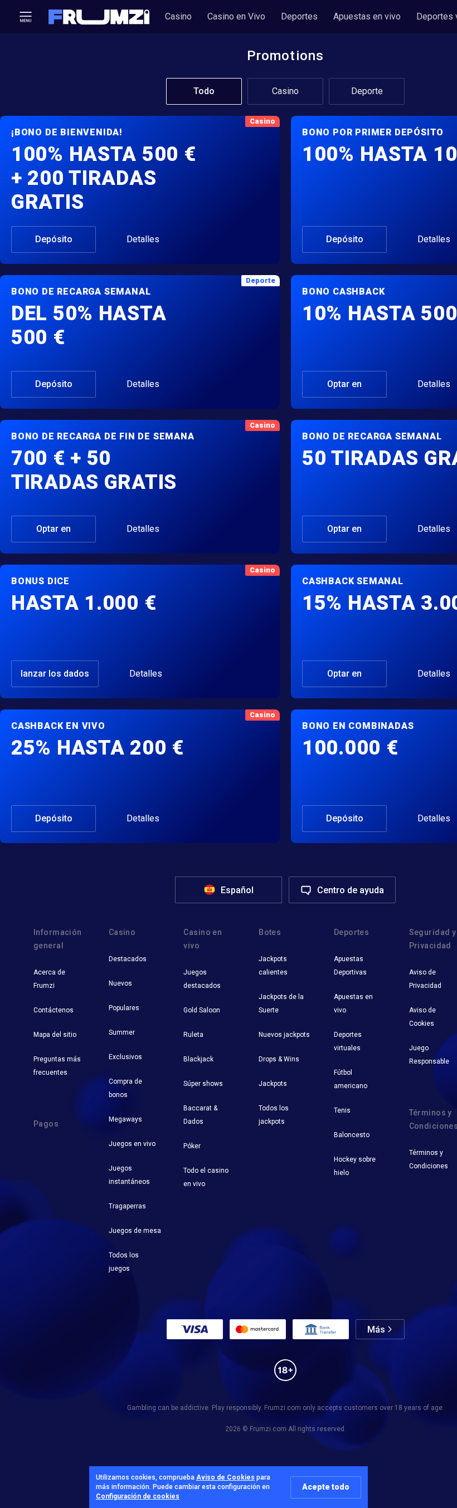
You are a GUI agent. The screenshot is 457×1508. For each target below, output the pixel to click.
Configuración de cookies (137, 1496)
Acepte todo (325, 1486)
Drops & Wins (279, 1059)
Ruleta (193, 1035)
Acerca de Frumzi (49, 979)
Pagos (46, 1123)
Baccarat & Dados (200, 1114)
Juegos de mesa (135, 1231)
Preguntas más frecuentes (57, 1065)
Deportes (299, 16)
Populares (124, 1008)
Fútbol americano (350, 1079)
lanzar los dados (55, 673)
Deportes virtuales (348, 1041)
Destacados (128, 959)
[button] (99, 17)
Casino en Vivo (236, 16)
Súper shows (203, 1084)
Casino (178, 16)
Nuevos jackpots (284, 1035)
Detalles (143, 239)
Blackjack (198, 1059)
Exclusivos (125, 1057)
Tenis (342, 1110)
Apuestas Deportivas (350, 965)
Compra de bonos (125, 1088)
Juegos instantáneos (129, 1175)
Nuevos (120, 983)
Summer (122, 1032)
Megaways (125, 1119)
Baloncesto (352, 1135)
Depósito (53, 239)
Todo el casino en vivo (206, 1177)
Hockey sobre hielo (355, 1166)
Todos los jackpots (274, 1114)
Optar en (344, 384)
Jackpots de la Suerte (281, 1003)
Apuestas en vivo (367, 16)
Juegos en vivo (132, 1144)
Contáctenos (53, 1010)
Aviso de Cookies (225, 1477)
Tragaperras (127, 1206)
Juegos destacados (202, 979)
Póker (192, 1146)
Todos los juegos (124, 1261)
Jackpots (273, 1084)
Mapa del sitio (54, 1035)
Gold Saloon (201, 1010)
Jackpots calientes (273, 965)
